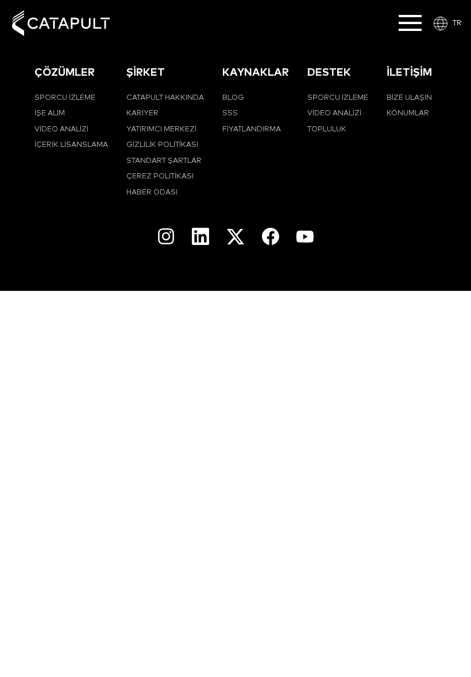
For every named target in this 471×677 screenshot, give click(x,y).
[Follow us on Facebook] (270, 236)
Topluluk (326, 129)
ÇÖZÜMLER (64, 72)
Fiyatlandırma (251, 129)
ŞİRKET (145, 72)
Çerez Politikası (160, 176)
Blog (233, 98)
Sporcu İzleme (64, 98)
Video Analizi (61, 129)
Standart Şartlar (164, 161)
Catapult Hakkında (165, 98)
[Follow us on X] (235, 236)
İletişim (409, 72)
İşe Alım (49, 113)
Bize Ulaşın (409, 98)
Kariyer (142, 113)
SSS (230, 113)
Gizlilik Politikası (162, 145)
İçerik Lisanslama (71, 145)
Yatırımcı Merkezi (161, 129)
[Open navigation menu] (410, 23)
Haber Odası (151, 192)
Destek (329, 72)
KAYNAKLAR (255, 72)
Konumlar (408, 113)
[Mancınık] (61, 23)
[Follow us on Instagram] (166, 236)
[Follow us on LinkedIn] (200, 236)
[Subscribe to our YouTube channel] (305, 236)
